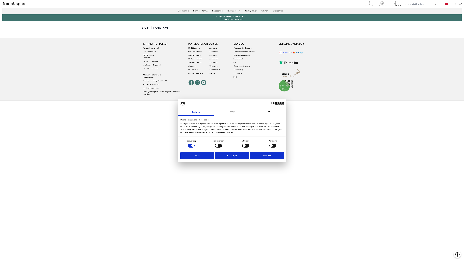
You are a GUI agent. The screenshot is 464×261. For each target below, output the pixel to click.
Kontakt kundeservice (241, 66)
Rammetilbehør (233, 11)
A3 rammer (213, 55)
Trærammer (213, 66)
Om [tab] (268, 112)
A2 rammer (213, 52)
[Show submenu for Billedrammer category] (190, 11)
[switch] (218, 146)
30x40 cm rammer (195, 59)
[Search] (435, 3)
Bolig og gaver (250, 11)
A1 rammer (213, 48)
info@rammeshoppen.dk (152, 65)
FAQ (235, 77)
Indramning (237, 73)
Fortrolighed (238, 59)
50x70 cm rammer (195, 52)
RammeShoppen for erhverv (243, 52)
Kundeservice (277, 11)
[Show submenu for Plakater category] (269, 11)
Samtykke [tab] (196, 112)
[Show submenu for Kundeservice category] (284, 11)
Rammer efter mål (200, 11)
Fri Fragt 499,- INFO (395, 5)
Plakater (264, 11)
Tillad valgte (232, 156)
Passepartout (217, 11)
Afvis (197, 156)
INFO (240, 19)
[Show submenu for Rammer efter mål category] (209, 11)
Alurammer (192, 66)
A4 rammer (213, 59)
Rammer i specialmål (195, 73)
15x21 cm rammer (195, 62)
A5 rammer (213, 62)
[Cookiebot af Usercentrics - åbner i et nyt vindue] (273, 103)
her (148, 94)
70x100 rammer (194, 48)
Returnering (238, 70)
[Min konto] (454, 4)
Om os (235, 62)
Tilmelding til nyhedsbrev (242, 48)
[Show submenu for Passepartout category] (224, 11)
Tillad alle (267, 156)
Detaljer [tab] (232, 112)
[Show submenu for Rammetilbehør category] (242, 11)
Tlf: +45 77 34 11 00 (150, 61)
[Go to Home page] (13, 4)
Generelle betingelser (241, 55)
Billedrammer (183, 11)
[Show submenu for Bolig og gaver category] (258, 11)
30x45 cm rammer (195, 55)
